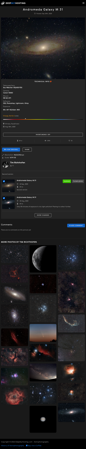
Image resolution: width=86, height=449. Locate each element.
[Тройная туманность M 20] (71, 392)
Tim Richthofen (17, 163)
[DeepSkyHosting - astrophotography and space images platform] (14, 3)
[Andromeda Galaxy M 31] (71, 412)
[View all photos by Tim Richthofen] (5, 164)
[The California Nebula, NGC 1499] (14, 337)
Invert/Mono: (43, 134)
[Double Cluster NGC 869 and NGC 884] (14, 254)
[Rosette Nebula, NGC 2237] (14, 396)
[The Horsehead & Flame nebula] (43, 353)
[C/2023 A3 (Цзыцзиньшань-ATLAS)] (43, 333)
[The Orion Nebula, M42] (71, 372)
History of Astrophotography (12, 446)
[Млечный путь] (43, 372)
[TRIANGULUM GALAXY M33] (14, 315)
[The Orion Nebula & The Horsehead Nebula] (14, 376)
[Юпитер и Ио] (43, 419)
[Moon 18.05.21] (43, 259)
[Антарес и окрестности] (71, 347)
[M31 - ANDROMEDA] (14, 294)
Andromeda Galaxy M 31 (26, 180)
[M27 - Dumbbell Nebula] (43, 283)
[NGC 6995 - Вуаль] (71, 323)
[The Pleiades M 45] (43, 308)
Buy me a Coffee (34, 446)
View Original (12, 149)
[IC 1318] (14, 357)
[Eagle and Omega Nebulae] (71, 292)
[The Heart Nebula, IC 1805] (14, 274)
